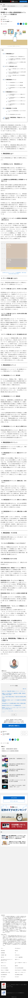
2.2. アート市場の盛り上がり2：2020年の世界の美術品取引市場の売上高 (17, 72)
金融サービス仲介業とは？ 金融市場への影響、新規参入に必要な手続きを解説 (14, 694)
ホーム (2, 948)
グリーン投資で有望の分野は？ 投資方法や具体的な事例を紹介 (14, 697)
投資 (2, 9)
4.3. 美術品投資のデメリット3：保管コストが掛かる (17, 101)
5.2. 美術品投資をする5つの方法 (14, 114)
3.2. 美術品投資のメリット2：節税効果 (16, 85)
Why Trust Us (3, 965)
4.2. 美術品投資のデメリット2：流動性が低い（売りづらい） (17, 98)
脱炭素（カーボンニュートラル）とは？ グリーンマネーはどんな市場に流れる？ (14, 708)
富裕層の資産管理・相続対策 (11, 748)
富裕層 (3, 748)
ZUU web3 (17, 976)
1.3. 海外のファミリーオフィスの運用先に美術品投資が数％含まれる (17, 62)
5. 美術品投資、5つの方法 (11, 108)
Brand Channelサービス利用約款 (20, 970)
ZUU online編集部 (6, 21)
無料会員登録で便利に (23, 1)
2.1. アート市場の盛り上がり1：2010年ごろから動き (17, 69)
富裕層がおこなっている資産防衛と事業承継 (10, 750)
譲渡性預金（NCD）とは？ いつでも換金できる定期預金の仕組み (14, 700)
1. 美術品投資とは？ (9, 53)
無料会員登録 (14, 797)
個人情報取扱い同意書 (18, 974)
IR (15, 952)
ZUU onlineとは (17, 948)
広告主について (3, 962)
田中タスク (5, 19)
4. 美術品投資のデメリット (11, 91)
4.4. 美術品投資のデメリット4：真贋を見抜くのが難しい (17, 104)
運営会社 (16, 950)
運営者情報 (3, 950)
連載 (5, 9)
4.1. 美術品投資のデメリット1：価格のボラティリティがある (17, 95)
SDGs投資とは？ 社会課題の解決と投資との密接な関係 (14, 703)
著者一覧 (2, 957)
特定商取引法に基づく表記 (5, 972)
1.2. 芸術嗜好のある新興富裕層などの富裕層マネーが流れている (17, 59)
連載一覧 (24, 688)
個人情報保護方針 (4, 974)
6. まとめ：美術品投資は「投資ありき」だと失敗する (15, 118)
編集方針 (16, 965)
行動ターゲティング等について (20, 972)
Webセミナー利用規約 (5, 970)
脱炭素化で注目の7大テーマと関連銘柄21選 (11, 705)
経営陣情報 (3, 952)
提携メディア (17, 959)
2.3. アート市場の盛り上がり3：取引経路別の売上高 (17, 76)
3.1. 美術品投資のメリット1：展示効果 (16, 82)
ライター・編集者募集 (18, 957)
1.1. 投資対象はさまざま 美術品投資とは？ (17, 56)
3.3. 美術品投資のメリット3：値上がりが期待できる (17, 88)
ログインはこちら (14, 801)
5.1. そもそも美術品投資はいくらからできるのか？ (17, 111)
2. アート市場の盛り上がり (11, 66)
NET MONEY (3, 976)
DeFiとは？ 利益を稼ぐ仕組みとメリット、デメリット (13, 691)
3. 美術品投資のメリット (10, 79)
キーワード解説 (6, 743)
